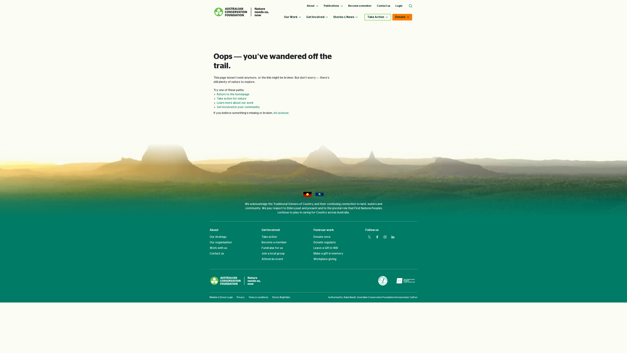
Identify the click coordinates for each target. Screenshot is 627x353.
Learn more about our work (235, 102)
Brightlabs (285, 297)
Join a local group (273, 253)
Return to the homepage (233, 94)
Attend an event (272, 259)
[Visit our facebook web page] (377, 237)
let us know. (281, 113)
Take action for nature (231, 98)
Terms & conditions (258, 297)
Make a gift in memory (328, 253)
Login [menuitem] (398, 6)
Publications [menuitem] (331, 6)
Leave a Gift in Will (326, 248)
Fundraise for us (272, 248)
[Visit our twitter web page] (369, 237)
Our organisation (221, 242)
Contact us (217, 253)
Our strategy (218, 236)
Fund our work (324, 230)
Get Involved (315, 17)
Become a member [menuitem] (360, 6)
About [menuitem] (311, 6)
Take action (269, 236)
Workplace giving (325, 259)
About (214, 230)
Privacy (241, 297)
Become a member (274, 242)
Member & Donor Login (221, 297)
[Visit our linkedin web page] (393, 237)
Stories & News (343, 17)
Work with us (218, 248)
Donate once (322, 236)
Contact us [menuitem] (383, 6)
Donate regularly (325, 242)
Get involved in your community (238, 107)
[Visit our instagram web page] (385, 237)
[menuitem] (295, 17)
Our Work (290, 17)
